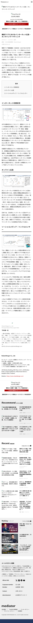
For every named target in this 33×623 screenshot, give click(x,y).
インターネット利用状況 (11, 87)
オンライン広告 (9, 90)
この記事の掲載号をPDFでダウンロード (16, 24)
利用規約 (11, 574)
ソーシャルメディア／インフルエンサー (15, 93)
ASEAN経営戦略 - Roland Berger (13, 42)
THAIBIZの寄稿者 (13, 609)
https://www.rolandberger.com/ (15, 376)
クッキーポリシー (25, 609)
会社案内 (4, 609)
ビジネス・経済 (12, 39)
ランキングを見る (26, 521)
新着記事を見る (26, 446)
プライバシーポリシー (20, 574)
